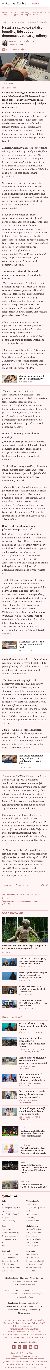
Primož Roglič (31, 1217)
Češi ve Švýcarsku (9, 1264)
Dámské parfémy (26, 1306)
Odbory (5, 898)
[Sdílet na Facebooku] (42, 885)
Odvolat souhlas (12, 1337)
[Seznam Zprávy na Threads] (30, 1347)
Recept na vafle (32, 1242)
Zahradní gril (21, 1297)
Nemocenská (32, 894)
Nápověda (39, 1320)
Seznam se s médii (11, 1334)
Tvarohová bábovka (33, 1239)
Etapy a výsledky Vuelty (35, 1207)
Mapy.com (24, 1278)
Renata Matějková (29, 1053)
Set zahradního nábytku (33, 1294)
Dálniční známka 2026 (34, 1257)
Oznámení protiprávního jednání (24, 1329)
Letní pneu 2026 (32, 1254)
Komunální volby (8, 1221)
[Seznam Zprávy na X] (19, 1347)
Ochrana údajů (38, 1323)
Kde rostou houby (18, 1281)
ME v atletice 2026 (9, 1239)
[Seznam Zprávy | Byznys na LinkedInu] (36, 1347)
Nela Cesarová (28, 1067)
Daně (22, 894)
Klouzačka (19, 1294)
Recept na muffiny (33, 1232)
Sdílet (17, 50)
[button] (25, 67)
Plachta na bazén (28, 1290)
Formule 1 (5, 1242)
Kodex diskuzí (27, 1334)
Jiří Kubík (37, 1032)
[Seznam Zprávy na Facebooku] (14, 1347)
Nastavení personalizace (32, 1337)
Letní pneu (39, 1306)
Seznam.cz (35, 4)
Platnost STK (31, 1271)
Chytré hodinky (34, 1309)
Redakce (17, 1323)
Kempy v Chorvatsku (10, 1254)
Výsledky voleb (7, 1211)
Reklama (26, 1323)
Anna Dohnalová (28, 1101)
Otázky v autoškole (33, 1267)
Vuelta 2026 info (32, 1204)
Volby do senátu (8, 1217)
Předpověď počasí (36, 1278)
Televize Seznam (34, 1331)
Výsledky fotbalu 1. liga (10, 1232)
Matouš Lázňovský (29, 1118)
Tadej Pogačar (31, 1214)
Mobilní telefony (34, 1303)
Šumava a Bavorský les (10, 1261)
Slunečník (10, 1294)
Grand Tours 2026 (33, 1221)
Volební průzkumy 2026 (11, 1207)
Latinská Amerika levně (11, 1267)
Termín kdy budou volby (11, 1214)
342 (25, 50)
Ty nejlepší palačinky (34, 1229)
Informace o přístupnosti (24, 1326)
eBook (7, 50)
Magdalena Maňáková (21, 41)
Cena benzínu (31, 1281)
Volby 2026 (6, 1204)
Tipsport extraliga (9, 1236)
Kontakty (7, 1323)
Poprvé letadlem (8, 1257)
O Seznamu (21, 1320)
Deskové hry (13, 1309)
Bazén (18, 1290)
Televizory (23, 1309)
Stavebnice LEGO (12, 1306)
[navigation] (3, 4)
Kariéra (30, 1320)
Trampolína (41, 1290)
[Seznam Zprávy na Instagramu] (25, 1347)
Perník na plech (32, 1246)
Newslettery (40, 1334)
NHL (4, 1246)
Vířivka (30, 1297)
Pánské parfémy (24, 1313)
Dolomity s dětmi (8, 1271)
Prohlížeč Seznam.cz (16, 1331)
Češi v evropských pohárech (24, 1284)
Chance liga (6, 1229)
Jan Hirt (29, 1211)
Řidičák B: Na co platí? (34, 1264)
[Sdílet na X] (46, 885)
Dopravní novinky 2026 (35, 1261)
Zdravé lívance (32, 1236)
